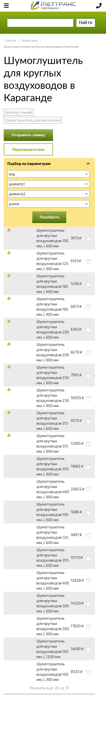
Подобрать (50, 217)
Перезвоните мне (28, 149)
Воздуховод (30, 40)
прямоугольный (18, 112)
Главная (10, 40)
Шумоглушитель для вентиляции (32, 120)
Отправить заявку (28, 134)
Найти (85, 22)
